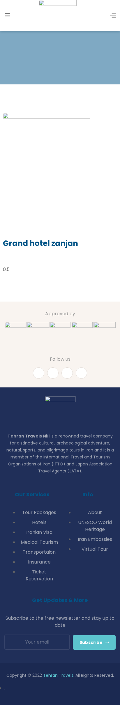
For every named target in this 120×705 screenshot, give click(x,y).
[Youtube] (53, 373)
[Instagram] (81, 373)
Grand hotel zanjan (40, 243)
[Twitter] (67, 373)
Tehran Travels (58, 675)
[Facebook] (38, 373)
